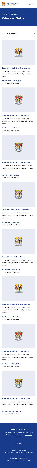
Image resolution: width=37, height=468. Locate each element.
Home (3, 14)
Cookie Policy (29, 452)
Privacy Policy (9, 452)
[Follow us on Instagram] (20, 443)
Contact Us (14, 450)
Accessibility (22, 450)
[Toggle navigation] (34, 4)
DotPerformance (22, 458)
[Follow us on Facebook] (16, 443)
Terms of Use (18, 452)
